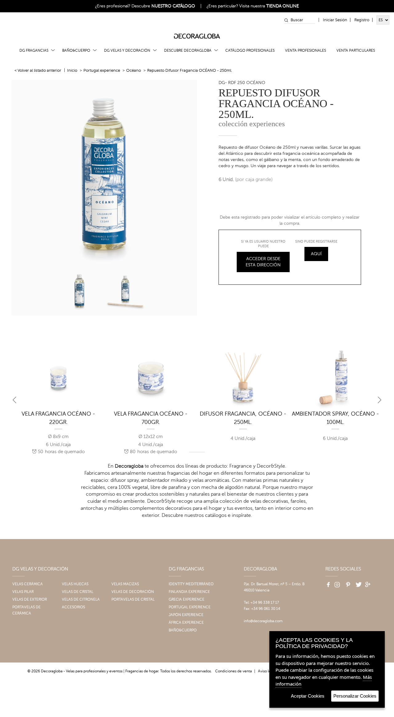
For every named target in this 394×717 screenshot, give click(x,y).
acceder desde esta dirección (263, 261)
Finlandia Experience (189, 592)
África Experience (186, 622)
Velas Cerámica (27, 584)
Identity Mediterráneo (191, 584)
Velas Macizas (125, 584)
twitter (357, 583)
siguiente (379, 400)
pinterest (347, 583)
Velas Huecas (75, 584)
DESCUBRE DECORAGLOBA (187, 50)
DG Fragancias (33, 50)
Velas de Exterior (29, 599)
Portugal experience (101, 70)
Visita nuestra (269, 6)
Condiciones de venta (233, 671)
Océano (133, 70)
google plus (368, 583)
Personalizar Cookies (354, 696)
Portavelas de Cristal (133, 599)
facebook (326, 583)
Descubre (163, 6)
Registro (361, 20)
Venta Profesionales (305, 50)
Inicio (72, 70)
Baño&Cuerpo (76, 50)
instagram (336, 583)
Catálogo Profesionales (250, 50)
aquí (316, 254)
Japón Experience (186, 615)
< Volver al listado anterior (37, 70)
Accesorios (73, 607)
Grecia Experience (186, 599)
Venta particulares (355, 50)
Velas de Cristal (77, 592)
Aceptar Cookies (307, 696)
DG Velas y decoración (127, 50)
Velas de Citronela (81, 599)
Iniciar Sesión (335, 20)
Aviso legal (267, 671)
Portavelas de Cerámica (26, 610)
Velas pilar (23, 592)
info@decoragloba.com (263, 621)
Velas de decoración (132, 592)
